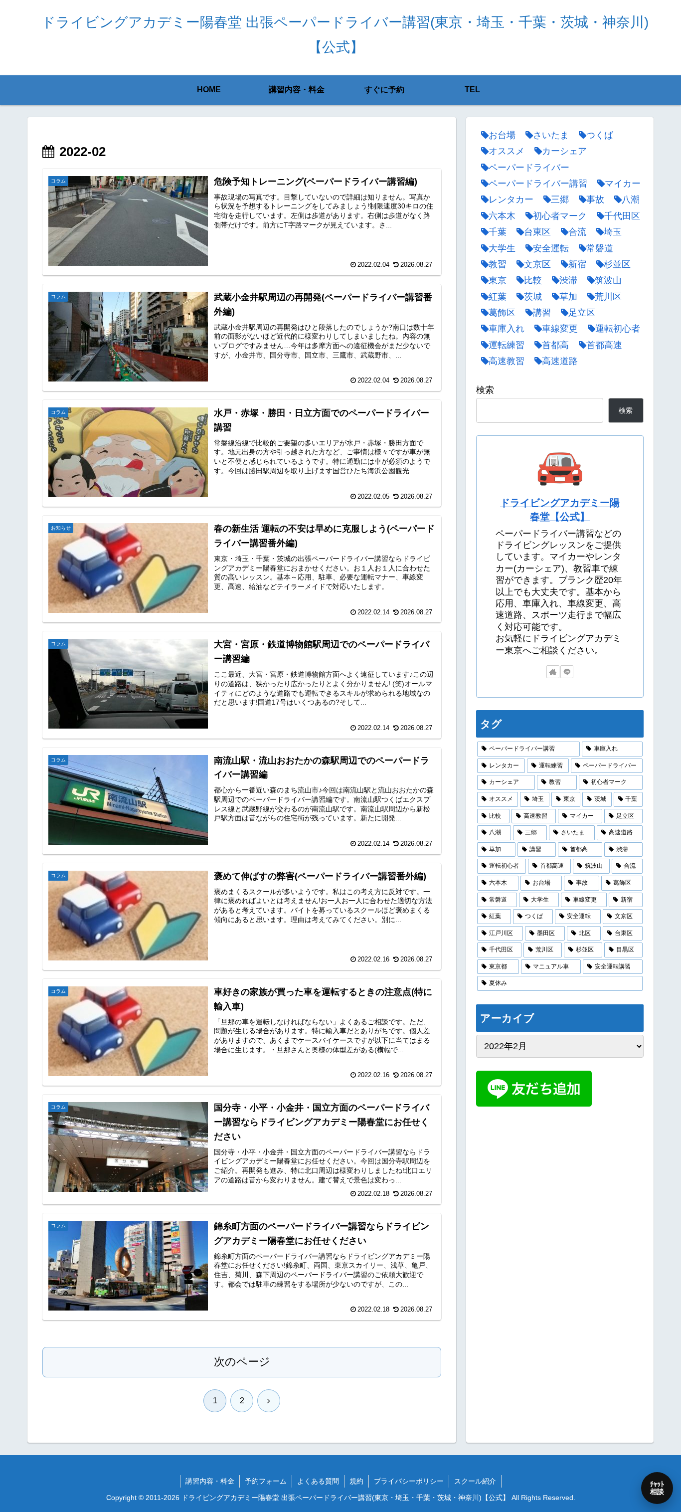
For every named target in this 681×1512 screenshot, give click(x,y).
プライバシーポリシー (409, 1481)
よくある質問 (318, 1481)
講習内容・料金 (209, 1481)
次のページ (242, 1361)
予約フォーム (266, 1481)
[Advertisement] (560, 1189)
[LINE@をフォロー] (566, 671)
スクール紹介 (475, 1481)
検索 (485, 390)
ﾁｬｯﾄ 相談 (657, 1488)
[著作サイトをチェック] (552, 671)
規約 (356, 1481)
